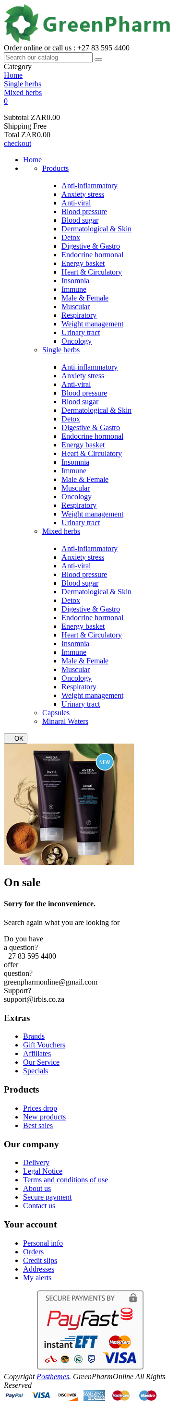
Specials (35, 1071)
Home (32, 160)
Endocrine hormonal (92, 255)
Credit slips (40, 1260)
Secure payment (47, 1197)
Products (55, 168)
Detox (70, 237)
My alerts (37, 1278)
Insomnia (75, 281)
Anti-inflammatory (89, 185)
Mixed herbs (61, 531)
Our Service (41, 1062)
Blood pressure (84, 211)
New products (44, 1117)
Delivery (36, 1162)
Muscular (75, 306)
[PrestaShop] (69, 862)
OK (16, 738)
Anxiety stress (82, 194)
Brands (34, 1036)
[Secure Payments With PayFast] (90, 1368)
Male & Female (84, 298)
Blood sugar (79, 220)
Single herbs (61, 350)
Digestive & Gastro (90, 246)
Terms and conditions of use (65, 1180)
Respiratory (78, 315)
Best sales (38, 1125)
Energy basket (83, 263)
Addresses (38, 1269)
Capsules (56, 713)
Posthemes (52, 1376)
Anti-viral (76, 203)
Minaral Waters (65, 721)
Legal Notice (42, 1171)
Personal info (43, 1243)
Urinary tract (80, 332)
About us (37, 1188)
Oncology (76, 341)
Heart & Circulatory (91, 272)
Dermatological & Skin (96, 229)
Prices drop (40, 1108)
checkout (17, 143)
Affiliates (37, 1053)
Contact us (39, 1206)
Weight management (92, 324)
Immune (73, 289)
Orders (33, 1252)
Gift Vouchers (44, 1045)
